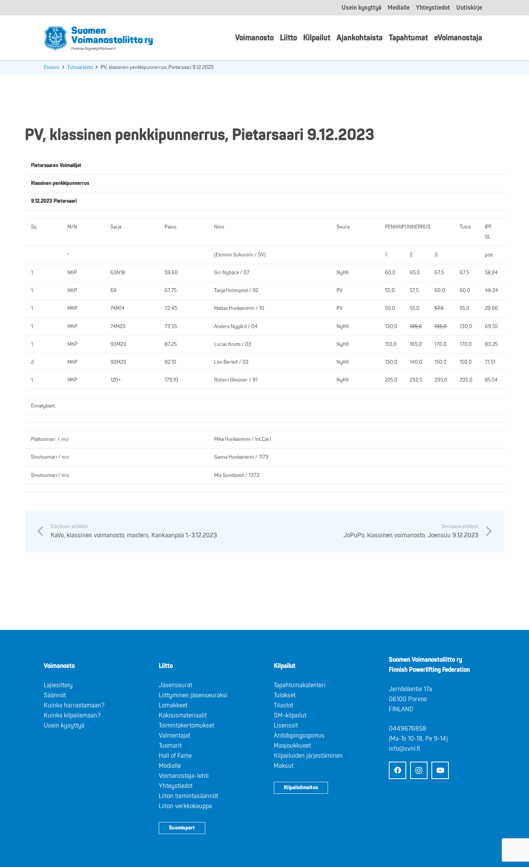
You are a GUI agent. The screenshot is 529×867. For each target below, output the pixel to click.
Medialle (170, 766)
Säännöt (55, 695)
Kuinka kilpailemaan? (72, 715)
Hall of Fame (175, 756)
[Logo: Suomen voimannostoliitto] (98, 38)
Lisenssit (286, 725)
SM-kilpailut (290, 715)
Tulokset (284, 695)
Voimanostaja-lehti (184, 776)
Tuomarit (170, 746)
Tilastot (283, 705)
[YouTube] (440, 770)
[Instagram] (419, 770)
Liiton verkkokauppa (185, 806)
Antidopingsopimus (299, 736)
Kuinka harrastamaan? (74, 705)
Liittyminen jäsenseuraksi (193, 695)
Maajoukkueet (292, 746)
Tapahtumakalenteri (300, 685)
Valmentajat (174, 736)
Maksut (284, 766)
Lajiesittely (58, 685)
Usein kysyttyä (64, 725)
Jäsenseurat (175, 685)
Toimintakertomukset (186, 725)
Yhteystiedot (175, 786)
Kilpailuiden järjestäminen (308, 756)
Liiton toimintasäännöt (188, 796)
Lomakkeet (173, 705)
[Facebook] (397, 770)
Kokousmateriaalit (183, 715)
